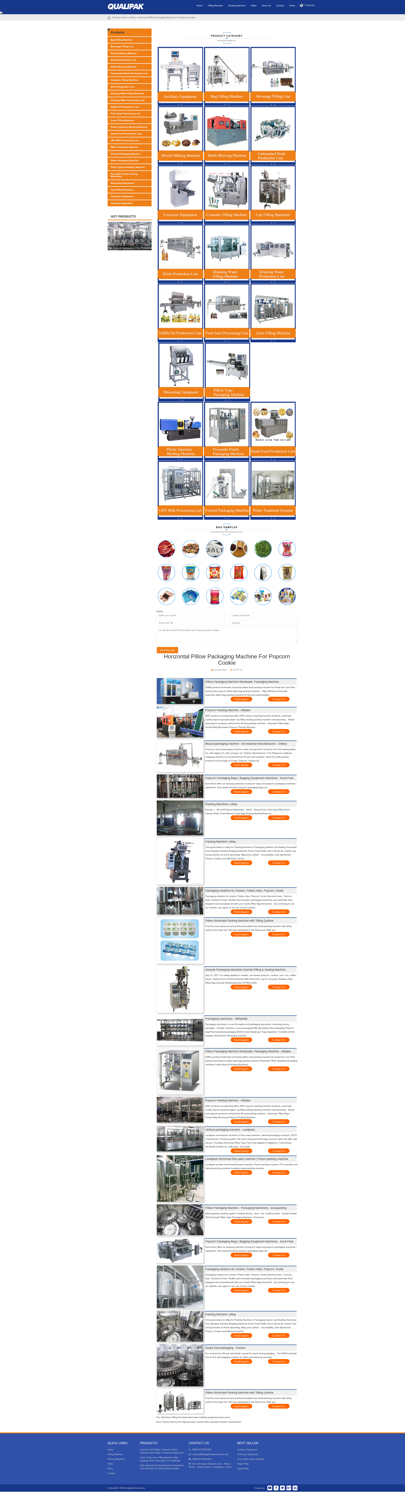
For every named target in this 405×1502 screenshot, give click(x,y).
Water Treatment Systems (124, 147)
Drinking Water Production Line (128, 100)
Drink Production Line (122, 87)
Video (253, 5)
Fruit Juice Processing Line (125, 113)
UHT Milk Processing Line (125, 140)
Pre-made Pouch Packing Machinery (124, 175)
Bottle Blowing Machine (124, 66)
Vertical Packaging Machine (125, 154)
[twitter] (282, 1488)
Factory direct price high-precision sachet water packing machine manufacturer (201, 1422)
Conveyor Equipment (122, 196)
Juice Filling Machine (122, 120)
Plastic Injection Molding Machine (129, 127)
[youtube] (269, 1488)
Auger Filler (243, 1463)
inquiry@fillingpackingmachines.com (211, 1454)
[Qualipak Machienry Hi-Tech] (129, 6)
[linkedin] (295, 1488)
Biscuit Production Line (123, 60)
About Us (266, 5)
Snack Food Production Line (126, 133)
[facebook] (276, 1488)
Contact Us (278, 699)
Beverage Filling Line (122, 46)
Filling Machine (215, 5)
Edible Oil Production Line (125, 107)
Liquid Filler (243, 1468)
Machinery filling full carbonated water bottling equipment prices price (195, 1417)
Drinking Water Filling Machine (127, 93)
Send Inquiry (241, 699)
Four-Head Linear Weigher (250, 1459)
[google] (288, 1488)
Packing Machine (236, 5)
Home (199, 5)
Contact (280, 5)
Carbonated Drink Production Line (129, 73)
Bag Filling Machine (121, 40)
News (292, 5)
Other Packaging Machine (125, 160)
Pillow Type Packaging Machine (128, 167)
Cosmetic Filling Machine (124, 80)
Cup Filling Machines (122, 189)
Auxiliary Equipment (122, 203)
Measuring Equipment (122, 183)
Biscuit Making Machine (124, 53)
